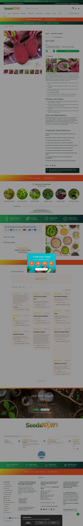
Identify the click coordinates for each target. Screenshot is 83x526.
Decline (53, 522)
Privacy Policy (46, 519)
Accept (41, 522)
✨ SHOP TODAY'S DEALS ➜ (41, 269)
